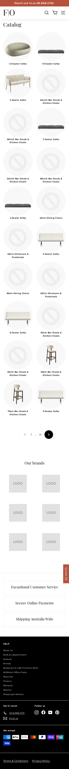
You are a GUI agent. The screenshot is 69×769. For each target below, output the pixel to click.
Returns (7, 690)
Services (7, 659)
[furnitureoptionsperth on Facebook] (43, 712)
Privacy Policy (41, 760)
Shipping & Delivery (13, 694)
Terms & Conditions (15, 760)
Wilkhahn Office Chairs (15, 672)
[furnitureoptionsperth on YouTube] (50, 712)
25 (40, 434)
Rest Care (8, 676)
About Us (8, 650)
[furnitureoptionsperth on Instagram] (36, 712)
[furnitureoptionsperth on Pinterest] (57, 712)
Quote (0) (66, 573)
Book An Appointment (14, 655)
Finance (7, 681)
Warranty (7, 685)
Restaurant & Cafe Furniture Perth (20, 668)
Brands (7, 663)
